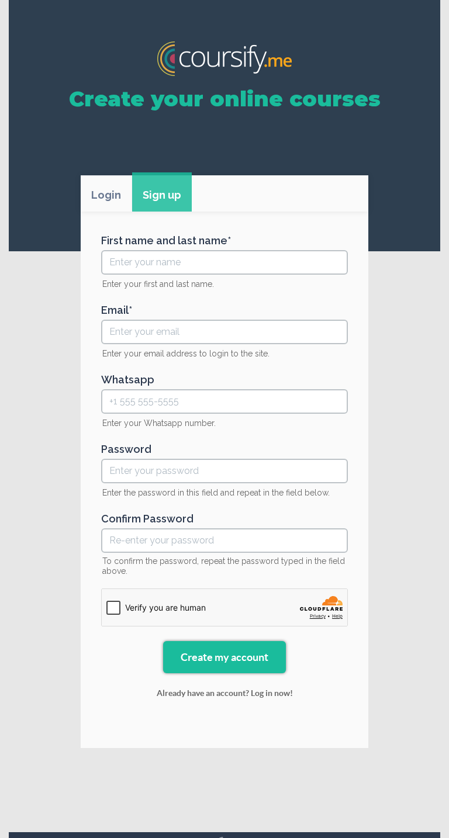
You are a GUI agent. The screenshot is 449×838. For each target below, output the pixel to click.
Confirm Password (147, 519)
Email (115, 310)
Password (126, 449)
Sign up (162, 195)
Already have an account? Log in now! (225, 693)
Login (106, 195)
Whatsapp (127, 380)
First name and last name (164, 241)
